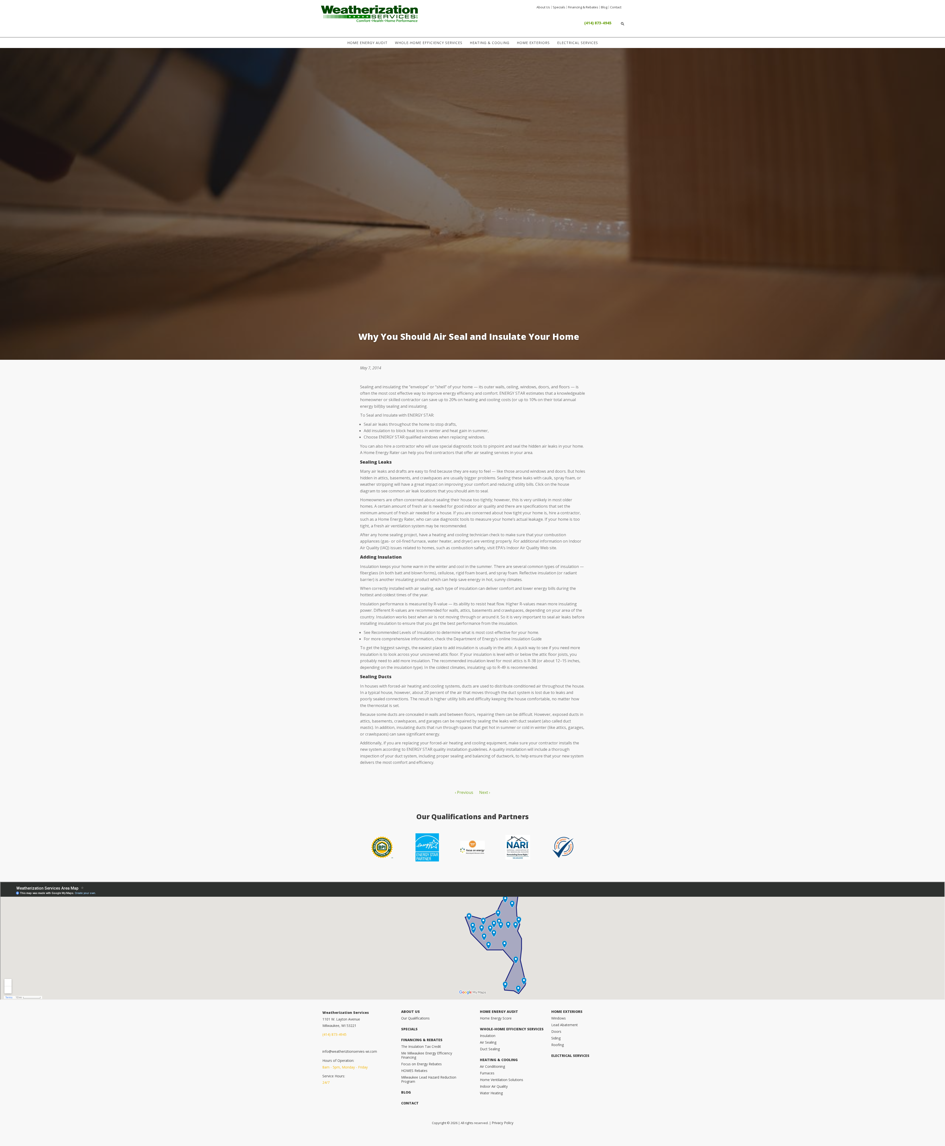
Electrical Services (577, 42)
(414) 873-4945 (598, 22)
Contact (615, 7)
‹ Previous (464, 792)
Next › (484, 792)
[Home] (369, 19)
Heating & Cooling (489, 42)
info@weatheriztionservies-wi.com (349, 1051)
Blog (604, 7)
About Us (543, 7)
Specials (559, 7)
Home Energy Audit (367, 42)
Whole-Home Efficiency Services (428, 42)
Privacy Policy (502, 1122)
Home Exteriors (533, 42)
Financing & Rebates (583, 7)
